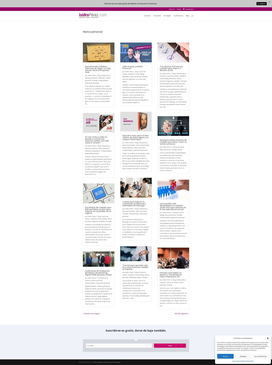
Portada (94, 80)
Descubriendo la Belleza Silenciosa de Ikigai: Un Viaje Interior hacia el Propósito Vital (98, 69)
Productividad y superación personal (97, 283)
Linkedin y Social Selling (98, 219)
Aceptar (225, 356)
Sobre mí (172, 9)
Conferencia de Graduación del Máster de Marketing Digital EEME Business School (98, 273)
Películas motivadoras (92, 151)
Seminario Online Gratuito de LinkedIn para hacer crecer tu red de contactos (173, 142)
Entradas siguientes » (182, 314)
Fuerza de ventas (172, 76)
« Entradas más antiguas (91, 314)
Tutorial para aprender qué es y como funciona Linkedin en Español (135, 267)
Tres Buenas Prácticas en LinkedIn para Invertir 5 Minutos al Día (171, 68)
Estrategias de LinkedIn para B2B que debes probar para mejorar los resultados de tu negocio (98, 210)
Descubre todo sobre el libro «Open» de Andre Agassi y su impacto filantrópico (135, 137)
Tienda (179, 9)
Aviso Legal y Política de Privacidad (243, 361)
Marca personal (103, 148)
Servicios (147, 16)
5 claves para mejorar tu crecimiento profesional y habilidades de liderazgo (134, 203)
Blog (187, 16)
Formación (157, 16)
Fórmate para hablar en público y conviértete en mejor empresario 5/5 (171, 274)
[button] (268, 338)
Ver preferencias (260, 356)
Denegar (243, 356)
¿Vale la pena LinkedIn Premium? (132, 67)
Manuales (101, 78)
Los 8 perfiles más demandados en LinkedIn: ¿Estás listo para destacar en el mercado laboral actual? (173, 206)
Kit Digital (167, 16)
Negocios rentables (98, 221)
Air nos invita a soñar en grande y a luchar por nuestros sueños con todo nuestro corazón (97, 140)
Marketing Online (135, 277)
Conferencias (178, 16)
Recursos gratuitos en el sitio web (134, 79)
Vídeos (124, 82)
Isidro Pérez (92, 75)
